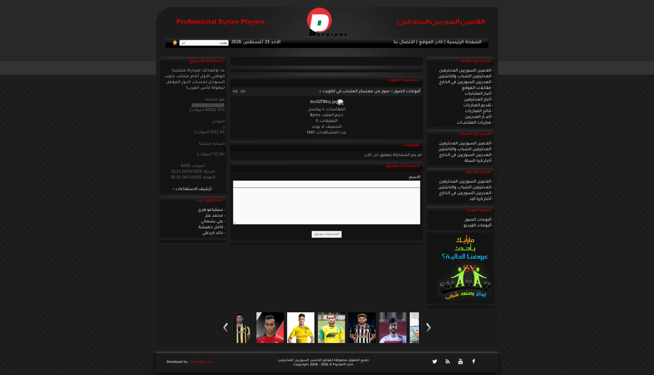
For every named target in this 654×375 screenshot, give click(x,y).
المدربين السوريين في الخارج (465, 82)
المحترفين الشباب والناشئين (464, 76)
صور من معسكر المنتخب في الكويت (356, 91)
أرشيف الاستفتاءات (193, 189)
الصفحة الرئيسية (464, 42)
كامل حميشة (211, 227)
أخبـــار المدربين (478, 117)
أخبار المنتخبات (478, 94)
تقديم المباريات (477, 105)
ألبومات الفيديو (477, 225)
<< (242, 91)
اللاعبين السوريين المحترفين (465, 70)
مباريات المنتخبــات (474, 123)
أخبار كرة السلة (478, 161)
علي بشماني (212, 221)
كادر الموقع (431, 42)
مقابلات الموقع (476, 88)
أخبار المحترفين (477, 99)
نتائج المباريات (478, 111)
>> (235, 91)
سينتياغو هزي (210, 210)
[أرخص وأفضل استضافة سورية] (465, 301)
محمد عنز (214, 216)
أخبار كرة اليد (480, 199)
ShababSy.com (201, 362)
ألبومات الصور (478, 220)
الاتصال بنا (404, 42)
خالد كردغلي (212, 233)
